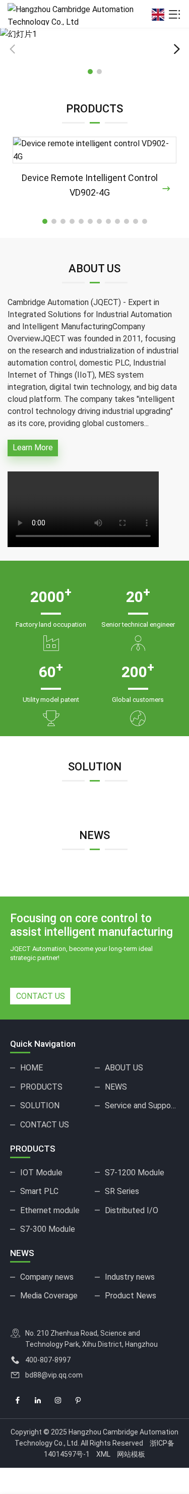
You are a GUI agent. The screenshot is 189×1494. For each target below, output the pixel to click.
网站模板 (131, 1454)
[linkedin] (37, 1400)
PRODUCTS (41, 1087)
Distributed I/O (131, 1210)
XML (103, 1454)
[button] (176, 49)
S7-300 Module (47, 1229)
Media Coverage (49, 1295)
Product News (130, 1295)
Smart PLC (39, 1191)
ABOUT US (124, 1067)
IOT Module (41, 1172)
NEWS (116, 1087)
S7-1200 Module (134, 1172)
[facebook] (17, 1400)
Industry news (130, 1277)
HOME (31, 1067)
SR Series (122, 1191)
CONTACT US (40, 996)
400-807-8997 (48, 1360)
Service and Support (141, 1105)
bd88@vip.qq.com (54, 1375)
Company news (47, 1277)
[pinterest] (78, 1400)
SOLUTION (39, 1105)
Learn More (33, 447)
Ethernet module (50, 1210)
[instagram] (58, 1400)
